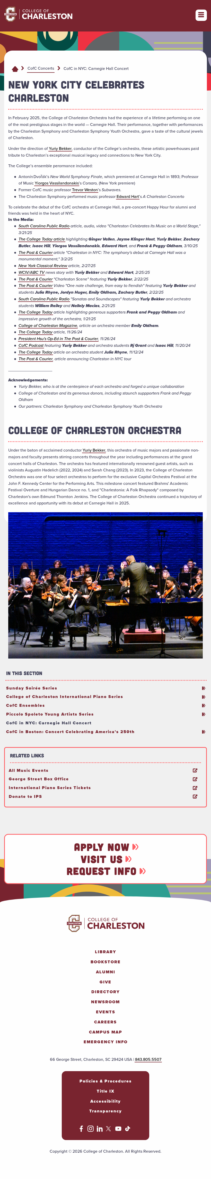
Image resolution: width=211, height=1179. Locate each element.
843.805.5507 (148, 1059)
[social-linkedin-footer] (100, 1130)
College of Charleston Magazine (48, 325)
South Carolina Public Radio (44, 226)
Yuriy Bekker (60, 148)
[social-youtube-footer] (118, 1130)
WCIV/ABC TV (32, 272)
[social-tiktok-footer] (128, 1130)
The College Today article (42, 239)
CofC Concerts (41, 68)
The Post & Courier (35, 252)
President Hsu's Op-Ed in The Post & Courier (58, 339)
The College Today (35, 312)
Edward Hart (128, 196)
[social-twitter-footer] (109, 1130)
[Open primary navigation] (201, 15)
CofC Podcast (31, 345)
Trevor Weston (85, 190)
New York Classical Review (43, 266)
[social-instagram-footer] (90, 1130)
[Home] (15, 68)
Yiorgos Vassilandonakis (57, 183)
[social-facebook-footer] (81, 1130)
